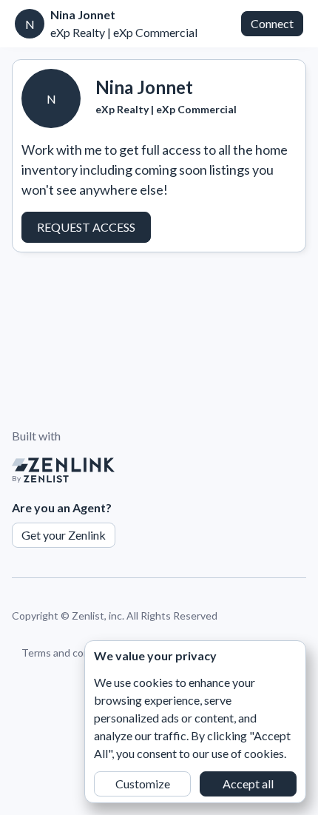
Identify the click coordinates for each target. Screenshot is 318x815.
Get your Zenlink (63, 535)
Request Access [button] (86, 227)
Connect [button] (272, 23)
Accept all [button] (248, 784)
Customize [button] (142, 784)
